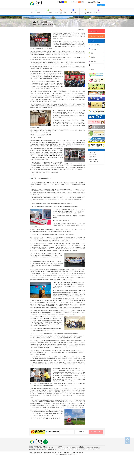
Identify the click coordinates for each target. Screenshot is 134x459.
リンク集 (73, 452)
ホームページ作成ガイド (63, 452)
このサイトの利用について (36, 452)
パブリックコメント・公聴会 (96, 36)
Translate (98, 2)
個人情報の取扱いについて (50, 452)
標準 (57, 1)
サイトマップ (80, 452)
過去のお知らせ (94, 31)
